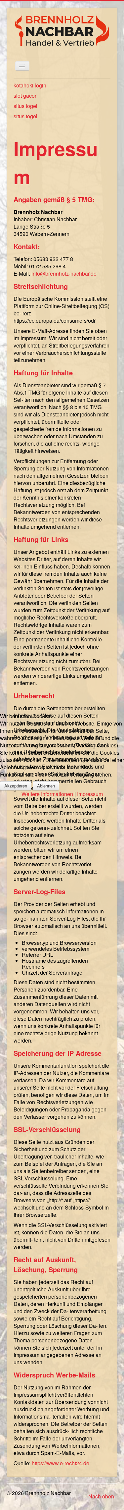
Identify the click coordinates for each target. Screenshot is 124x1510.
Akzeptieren (15, 785)
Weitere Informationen (47, 794)
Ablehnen (46, 785)
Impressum (90, 794)
